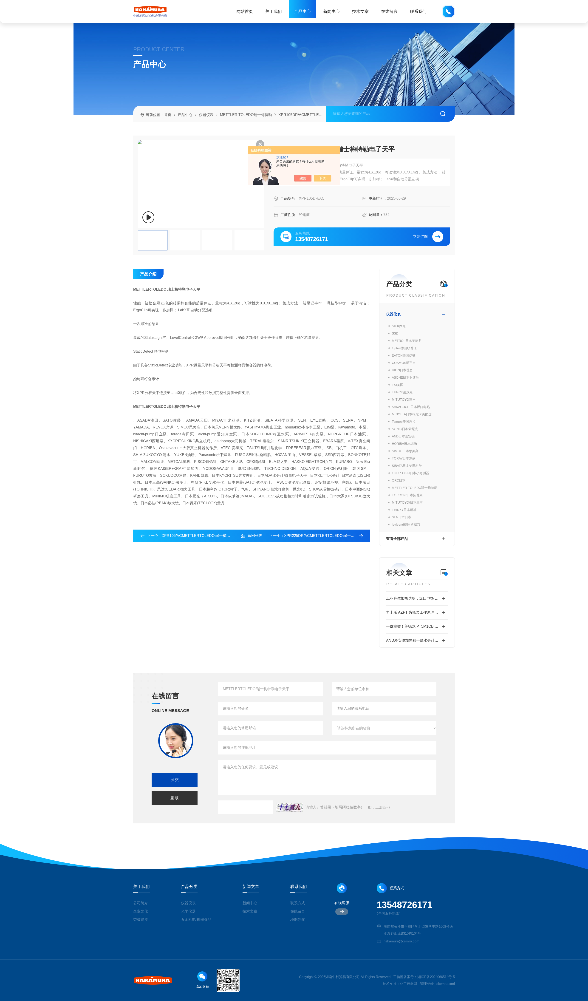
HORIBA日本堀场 (404, 443)
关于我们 (273, 11)
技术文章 (360, 11)
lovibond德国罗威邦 (406, 524)
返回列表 (255, 536)
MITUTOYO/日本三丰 (407, 502)
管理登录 (427, 984)
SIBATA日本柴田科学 (407, 466)
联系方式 (297, 903)
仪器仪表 (206, 115)
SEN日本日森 (401, 517)
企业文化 (140, 911)
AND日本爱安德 (403, 436)
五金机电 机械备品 (196, 920)
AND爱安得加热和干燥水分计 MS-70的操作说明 (417, 640)
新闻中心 (331, 11)
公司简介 (140, 903)
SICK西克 (399, 326)
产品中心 (302, 11)
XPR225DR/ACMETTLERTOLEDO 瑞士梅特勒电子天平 (330, 536)
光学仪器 (188, 911)
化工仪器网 (408, 984)
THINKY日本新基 (404, 510)
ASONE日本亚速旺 (405, 377)
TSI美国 (397, 385)
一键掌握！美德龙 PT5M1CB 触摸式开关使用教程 (417, 626)
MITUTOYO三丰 (404, 399)
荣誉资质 (140, 920)
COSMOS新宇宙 (404, 363)
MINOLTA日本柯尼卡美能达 (412, 414)
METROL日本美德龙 (406, 341)
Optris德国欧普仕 (404, 348)
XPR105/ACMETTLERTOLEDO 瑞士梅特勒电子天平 (205, 536)
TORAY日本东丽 (404, 458)
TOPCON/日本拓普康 (407, 495)
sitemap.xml (445, 984)
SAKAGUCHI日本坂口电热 (411, 407)
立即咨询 (420, 236)
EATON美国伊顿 (404, 355)
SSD (395, 333)
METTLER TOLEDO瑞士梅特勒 (246, 115)
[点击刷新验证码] (289, 807)
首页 (167, 115)
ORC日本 (398, 480)
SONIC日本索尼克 (405, 429)
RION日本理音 (402, 370)
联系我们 (418, 11)
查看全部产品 (397, 539)
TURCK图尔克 (402, 392)
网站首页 (244, 11)
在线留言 (389, 11)
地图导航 (297, 920)
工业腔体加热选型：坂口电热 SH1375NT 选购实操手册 (417, 598)
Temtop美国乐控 (404, 421)
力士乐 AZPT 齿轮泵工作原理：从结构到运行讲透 (417, 612)
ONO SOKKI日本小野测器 (410, 473)
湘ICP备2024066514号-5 (436, 977)
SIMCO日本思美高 (405, 451)
